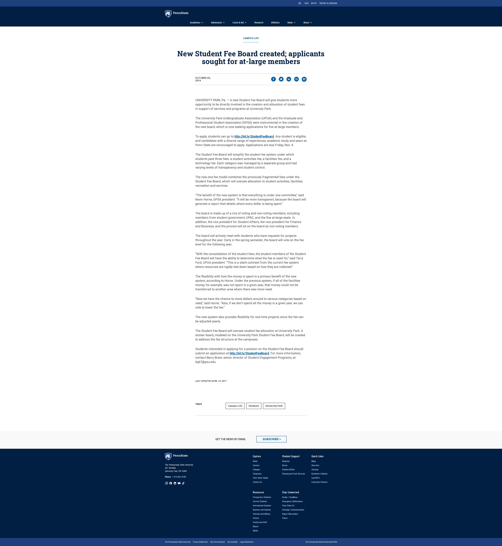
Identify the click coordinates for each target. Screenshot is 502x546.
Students (254, 405)
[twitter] (281, 79)
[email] (296, 79)
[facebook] (273, 79)
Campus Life (251, 38)
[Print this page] (304, 79)
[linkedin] (288, 79)
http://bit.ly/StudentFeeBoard (254, 136)
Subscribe (270, 439)
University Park (274, 405)
